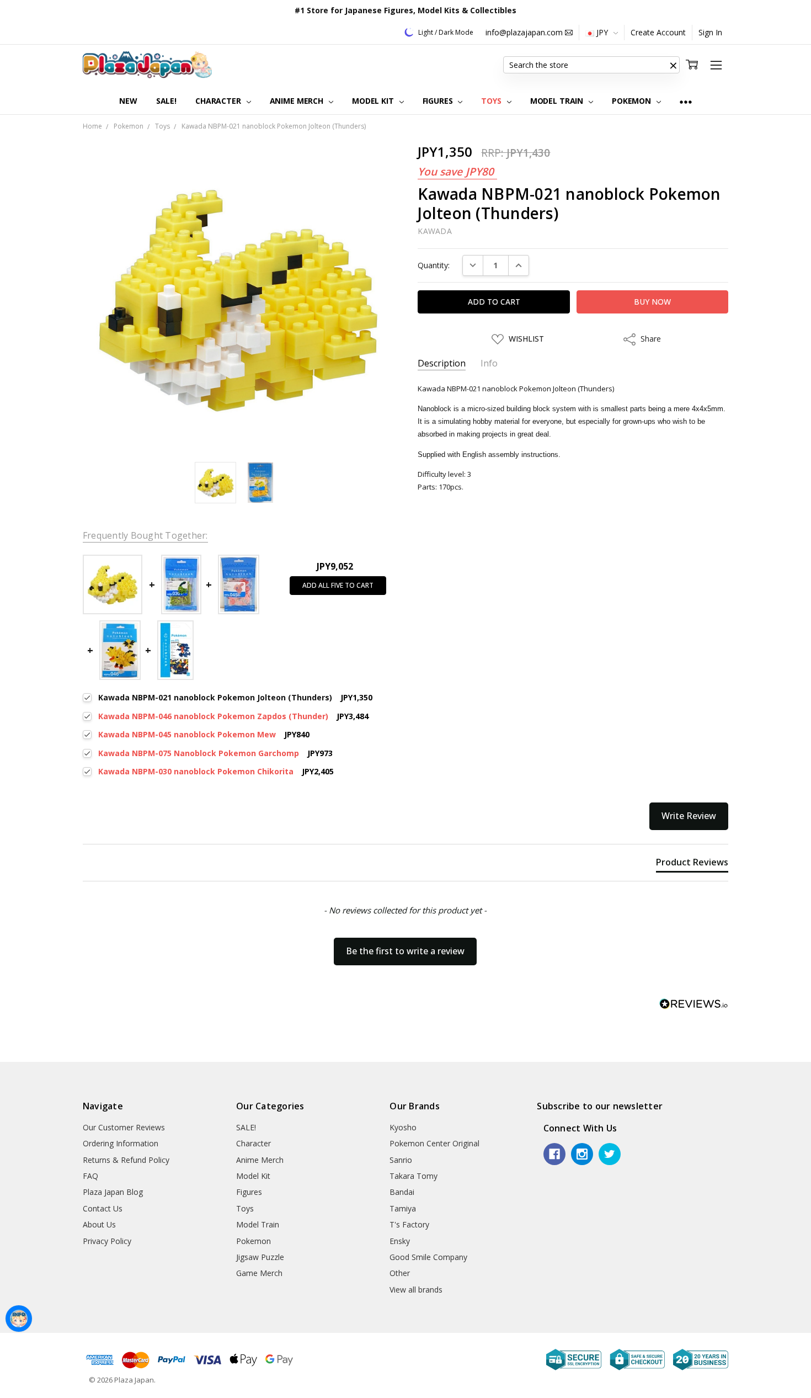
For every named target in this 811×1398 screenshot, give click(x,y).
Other (400, 1273)
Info (489, 363)
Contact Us (102, 1208)
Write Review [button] (688, 816)
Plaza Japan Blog (113, 1192)
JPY (602, 32)
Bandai (402, 1192)
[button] (673, 65)
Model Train (557, 100)
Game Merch (259, 1273)
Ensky (400, 1241)
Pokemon (632, 100)
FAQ (90, 1176)
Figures (439, 100)
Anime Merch (298, 100)
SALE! (166, 100)
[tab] (692, 864)
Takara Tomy (413, 1176)
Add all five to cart (338, 585)
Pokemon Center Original (434, 1143)
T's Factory (409, 1224)
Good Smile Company (428, 1257)
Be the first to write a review (405, 951)
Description (442, 363)
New (128, 100)
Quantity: (434, 265)
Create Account (658, 32)
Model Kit (374, 100)
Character (219, 100)
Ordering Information (120, 1143)
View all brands (416, 1289)
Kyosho (403, 1127)
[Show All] (685, 101)
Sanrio (401, 1160)
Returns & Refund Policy (126, 1160)
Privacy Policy (107, 1241)
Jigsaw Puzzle (260, 1257)
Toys (492, 100)
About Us (99, 1224)
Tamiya (403, 1208)
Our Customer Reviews (124, 1127)
